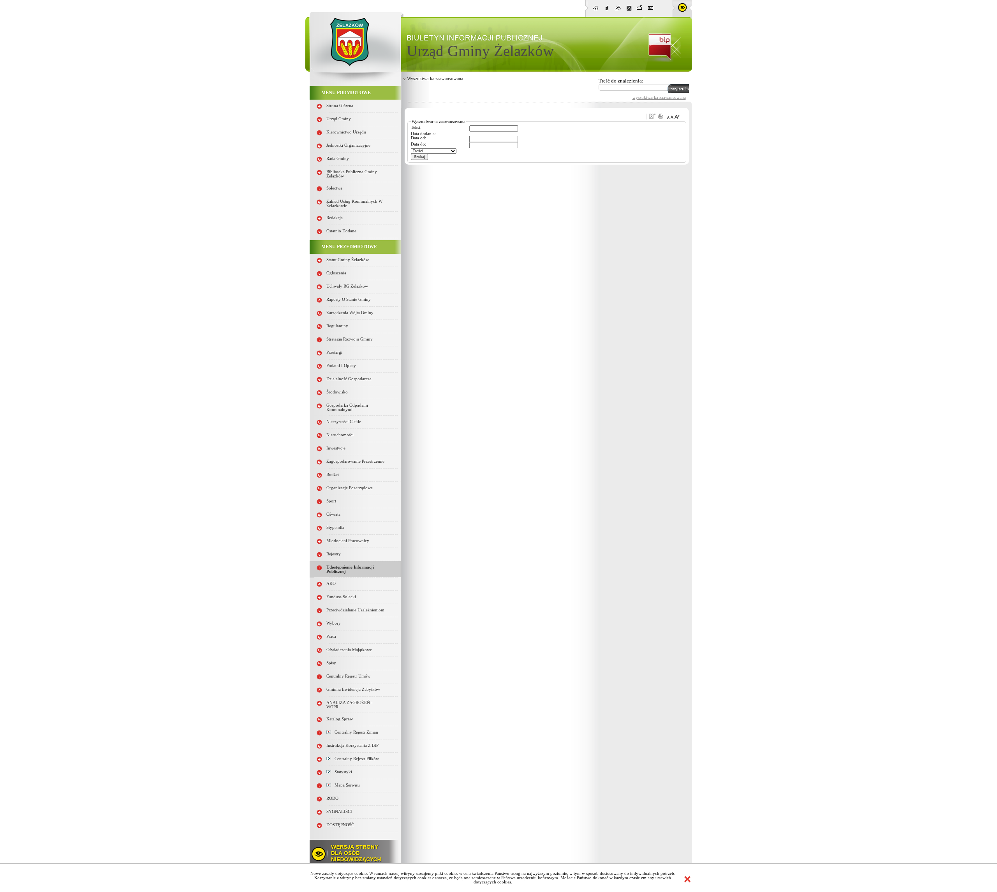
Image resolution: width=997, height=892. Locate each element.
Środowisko (337, 392)
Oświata (333, 514)
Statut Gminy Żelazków (347, 260)
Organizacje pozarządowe (349, 488)
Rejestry (333, 554)
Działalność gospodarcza (349, 379)
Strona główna (339, 106)
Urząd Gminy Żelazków (480, 50)
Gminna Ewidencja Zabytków (353, 689)
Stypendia (335, 527)
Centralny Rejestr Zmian (354, 732)
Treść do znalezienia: (621, 81)
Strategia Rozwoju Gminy (349, 339)
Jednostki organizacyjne (348, 145)
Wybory (333, 623)
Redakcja (334, 218)
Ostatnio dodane (341, 231)
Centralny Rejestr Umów (348, 676)
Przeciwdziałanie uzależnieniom (355, 610)
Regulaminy (337, 326)
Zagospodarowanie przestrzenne (355, 461)
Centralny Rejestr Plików (355, 759)
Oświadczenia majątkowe (349, 650)
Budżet (332, 474)
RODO (332, 798)
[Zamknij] (687, 879)
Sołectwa (334, 188)
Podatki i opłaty (341, 365)
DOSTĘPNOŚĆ (340, 825)
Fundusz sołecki (341, 597)
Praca (331, 636)
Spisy (331, 663)
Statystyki (341, 772)
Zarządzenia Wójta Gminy (349, 313)
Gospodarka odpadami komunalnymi (347, 407)
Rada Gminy (337, 158)
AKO (331, 583)
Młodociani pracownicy (347, 541)
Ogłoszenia (336, 273)
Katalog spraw (339, 719)
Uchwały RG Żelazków (347, 286)
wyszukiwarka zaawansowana (659, 97)
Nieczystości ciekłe (343, 422)
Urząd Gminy (338, 119)
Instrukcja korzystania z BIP (352, 745)
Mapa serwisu (345, 785)
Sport (331, 501)
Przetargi (334, 352)
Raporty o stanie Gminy (348, 299)
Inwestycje (335, 448)
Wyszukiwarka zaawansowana (435, 78)
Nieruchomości (340, 435)
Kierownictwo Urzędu (346, 132)
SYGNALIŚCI (339, 811)
